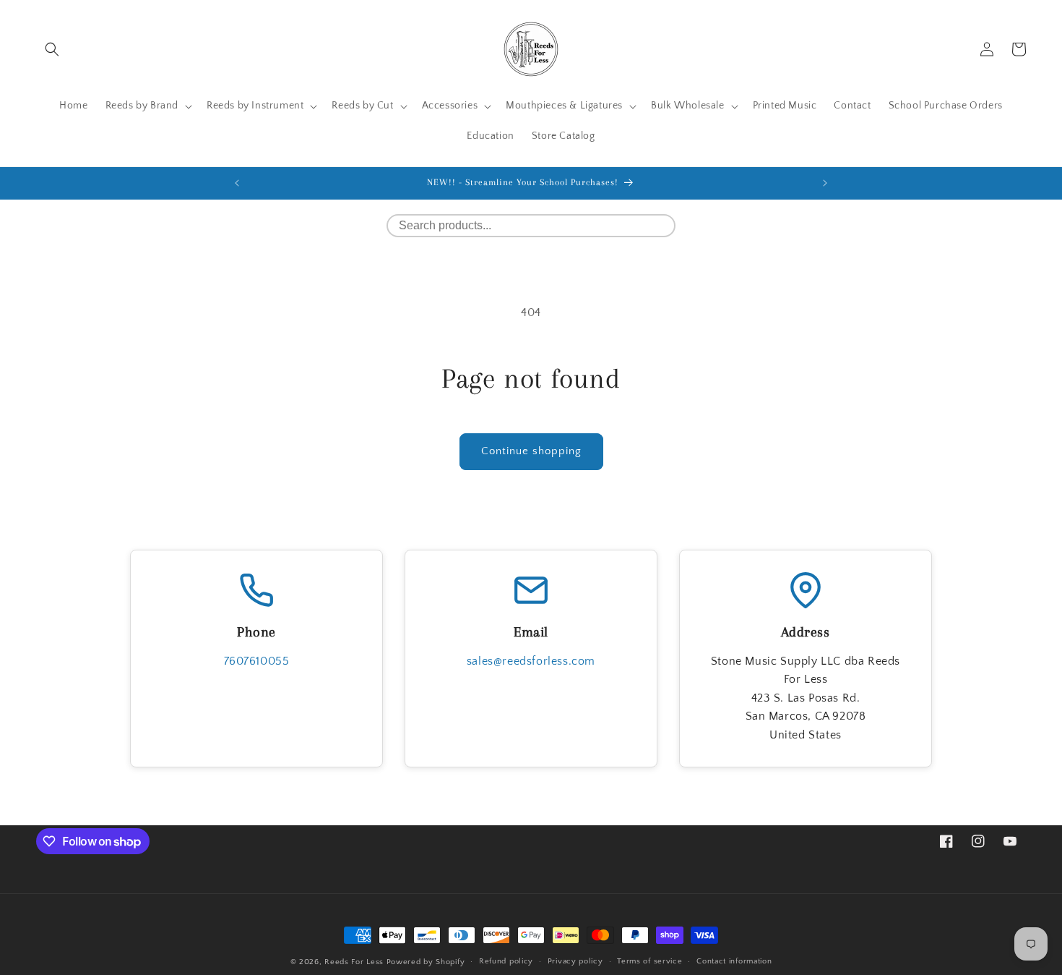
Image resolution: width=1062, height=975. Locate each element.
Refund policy (506, 961)
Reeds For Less (354, 962)
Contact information (734, 961)
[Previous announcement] (237, 183)
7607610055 (257, 661)
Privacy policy (575, 961)
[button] (52, 49)
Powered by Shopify (426, 962)
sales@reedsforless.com (531, 661)
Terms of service (649, 961)
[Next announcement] (825, 183)
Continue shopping (531, 451)
